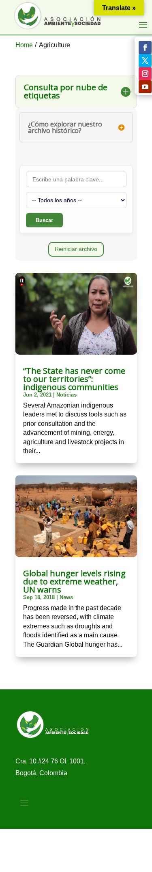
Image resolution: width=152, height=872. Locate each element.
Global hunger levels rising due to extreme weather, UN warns (74, 581)
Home (24, 44)
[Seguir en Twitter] (145, 60)
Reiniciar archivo (76, 249)
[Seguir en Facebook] (145, 47)
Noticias (66, 395)
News (66, 597)
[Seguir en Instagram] (145, 73)
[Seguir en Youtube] (145, 86)
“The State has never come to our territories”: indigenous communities (74, 378)
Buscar (44, 220)
